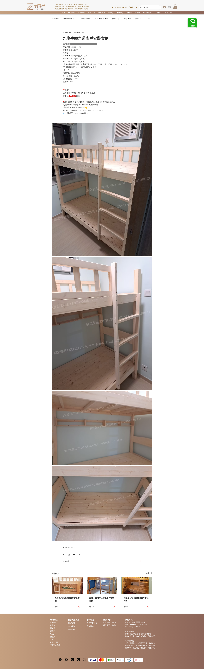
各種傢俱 (55, 18)
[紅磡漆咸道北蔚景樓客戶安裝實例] (136, 585)
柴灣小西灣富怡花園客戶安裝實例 (101, 599)
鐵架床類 (127, 18)
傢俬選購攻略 (69, 18)
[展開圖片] (102, 189)
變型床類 (116, 18)
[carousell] (78, 659)
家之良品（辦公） (110, 622)
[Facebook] (60, 659)
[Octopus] (129, 660)
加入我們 (71, 626)
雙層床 (52, 625)
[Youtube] (66, 659)
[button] (175, 6)
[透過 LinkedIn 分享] (74, 555)
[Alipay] (120, 660)
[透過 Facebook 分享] (64, 555)
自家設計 (53, 622)
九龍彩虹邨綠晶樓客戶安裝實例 (67, 599)
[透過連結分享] (79, 555)
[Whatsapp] (84, 659)
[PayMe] (138, 660)
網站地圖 (71, 629)
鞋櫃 (56, 642)
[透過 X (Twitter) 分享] (69, 555)
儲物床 (52, 631)
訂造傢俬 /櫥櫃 (85, 18)
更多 (137, 18)
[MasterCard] (102, 660)
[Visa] (92, 660)
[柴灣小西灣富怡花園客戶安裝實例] (102, 585)
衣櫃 (52, 642)
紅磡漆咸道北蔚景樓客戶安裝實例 (136, 599)
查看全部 (149, 573)
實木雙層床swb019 (69, 547)
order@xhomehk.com (138, 624)
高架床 (52, 628)
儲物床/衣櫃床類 (101, 18)
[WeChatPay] (111, 660)
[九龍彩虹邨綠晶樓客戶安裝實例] (67, 585)
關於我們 (71, 623)
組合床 (52, 633)
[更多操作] (140, 32)
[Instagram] (72, 659)
